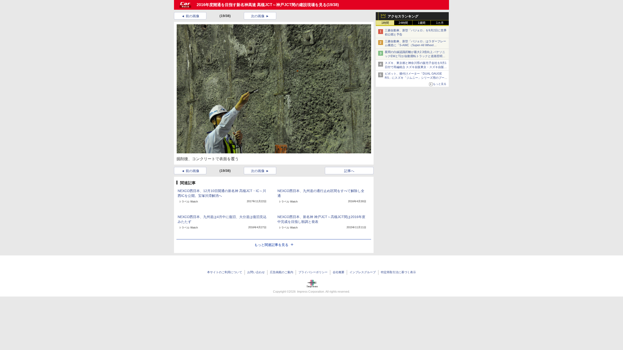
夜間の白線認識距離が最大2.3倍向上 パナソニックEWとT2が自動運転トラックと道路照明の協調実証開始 (415, 56)
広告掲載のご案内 (281, 272)
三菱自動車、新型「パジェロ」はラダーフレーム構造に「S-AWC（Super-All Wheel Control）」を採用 (415, 45)
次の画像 (258, 16)
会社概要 (338, 272)
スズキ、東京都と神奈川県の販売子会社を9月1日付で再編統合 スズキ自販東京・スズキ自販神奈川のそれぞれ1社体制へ (416, 67)
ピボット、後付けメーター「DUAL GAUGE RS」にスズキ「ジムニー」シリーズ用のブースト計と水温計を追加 (416, 78)
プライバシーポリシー (313, 272)
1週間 (421, 23)
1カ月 (440, 23)
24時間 (403, 23)
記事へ (349, 171)
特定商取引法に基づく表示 (398, 272)
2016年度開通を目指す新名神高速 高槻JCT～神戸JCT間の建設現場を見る (262, 5)
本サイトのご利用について (224, 272)
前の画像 (192, 16)
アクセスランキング (403, 16)
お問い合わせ (256, 272)
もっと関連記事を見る (271, 245)
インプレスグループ (362, 272)
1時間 (385, 23)
